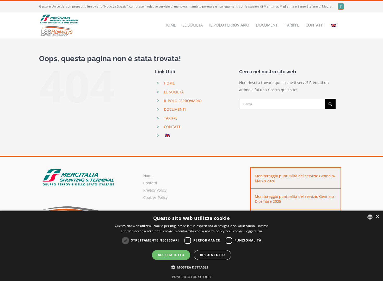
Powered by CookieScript (191, 277)
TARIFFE (170, 118)
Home (148, 175)
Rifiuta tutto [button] (212, 255)
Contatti (150, 182)
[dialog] (191, 246)
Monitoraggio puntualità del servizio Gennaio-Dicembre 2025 (295, 199)
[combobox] (370, 217)
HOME (169, 83)
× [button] (377, 217)
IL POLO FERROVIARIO (183, 100)
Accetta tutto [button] (171, 255)
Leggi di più (253, 231)
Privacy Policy (154, 190)
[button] (191, 267)
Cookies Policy (155, 197)
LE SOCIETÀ (174, 91)
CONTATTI (173, 126)
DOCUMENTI (175, 109)
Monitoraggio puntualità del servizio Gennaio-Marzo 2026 (295, 178)
